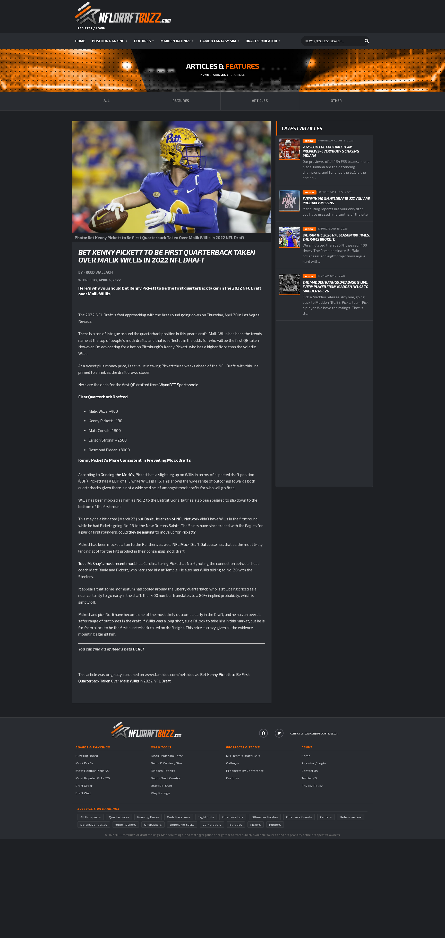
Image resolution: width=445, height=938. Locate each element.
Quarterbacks (119, 817)
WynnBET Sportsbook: (178, 384)
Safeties (235, 824)
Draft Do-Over (161, 786)
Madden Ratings (176, 41)
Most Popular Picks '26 (92, 778)
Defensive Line (351, 817)
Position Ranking (109, 41)
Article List (221, 74)
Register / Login (314, 763)
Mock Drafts (84, 763)
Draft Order (83, 786)
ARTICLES (260, 101)
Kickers (255, 824)
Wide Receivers (178, 817)
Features (144, 41)
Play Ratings (160, 793)
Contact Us (310, 771)
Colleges (232, 763)
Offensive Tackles (265, 817)
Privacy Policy (312, 786)
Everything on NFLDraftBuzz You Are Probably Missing (336, 200)
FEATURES (181, 101)
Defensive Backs (182, 824)
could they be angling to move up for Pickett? (157, 532)
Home (80, 41)
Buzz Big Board (86, 756)
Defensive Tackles (93, 824)
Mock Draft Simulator (167, 756)
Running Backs (148, 817)
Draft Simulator (263, 41)
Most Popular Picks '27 (92, 771)
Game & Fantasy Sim (219, 41)
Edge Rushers (125, 824)
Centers (326, 817)
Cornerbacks (212, 824)
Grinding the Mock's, (118, 474)
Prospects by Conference (245, 771)
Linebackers (153, 824)
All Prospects (90, 817)
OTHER (336, 101)
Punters (275, 824)
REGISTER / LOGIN (91, 28)
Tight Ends (206, 817)
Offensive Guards (299, 817)
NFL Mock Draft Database (194, 544)
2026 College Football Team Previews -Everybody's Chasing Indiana (331, 151)
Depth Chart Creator (166, 778)
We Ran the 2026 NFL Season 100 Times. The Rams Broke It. (336, 237)
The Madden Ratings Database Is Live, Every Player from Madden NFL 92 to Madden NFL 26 (336, 286)
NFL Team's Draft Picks (243, 756)
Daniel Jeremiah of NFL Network (171, 519)
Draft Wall (83, 793)
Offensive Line (232, 817)
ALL (107, 101)
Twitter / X (309, 778)
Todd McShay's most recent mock (107, 563)
